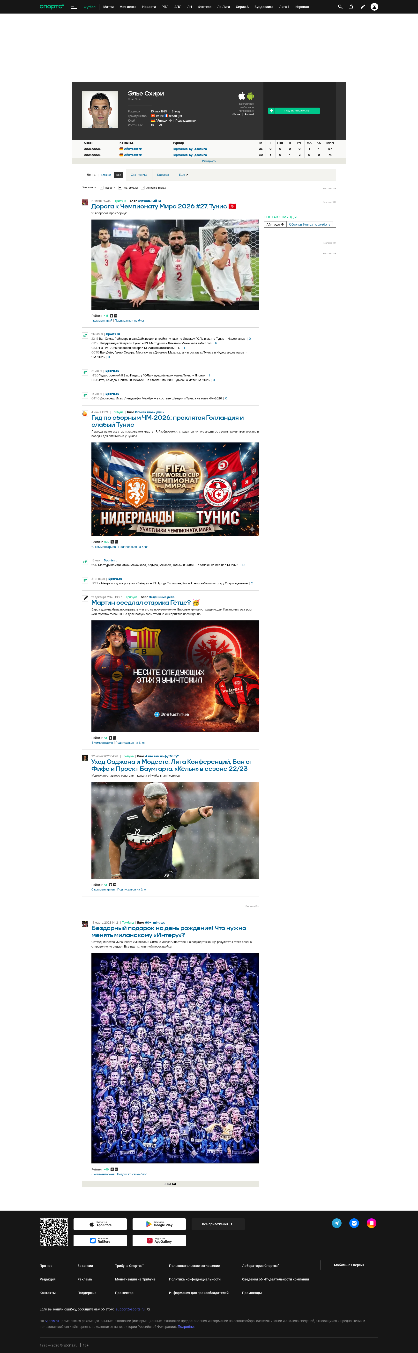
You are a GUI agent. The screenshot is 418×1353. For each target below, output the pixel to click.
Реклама (84, 1279)
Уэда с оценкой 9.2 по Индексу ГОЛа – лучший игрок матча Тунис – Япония (152, 375)
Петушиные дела (161, 597)
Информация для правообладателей (199, 1293)
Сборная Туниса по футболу (309, 224)
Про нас (46, 1266)
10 (243, 565)
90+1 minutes (155, 922)
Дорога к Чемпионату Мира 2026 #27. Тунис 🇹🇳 (163, 206)
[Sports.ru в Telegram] (337, 1224)
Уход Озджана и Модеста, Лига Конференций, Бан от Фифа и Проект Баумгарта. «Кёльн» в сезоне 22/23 (172, 765)
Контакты (48, 1293)
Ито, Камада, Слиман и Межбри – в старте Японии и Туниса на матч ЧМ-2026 (154, 380)
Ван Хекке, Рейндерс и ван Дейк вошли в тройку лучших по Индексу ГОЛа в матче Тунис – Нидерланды (172, 339)
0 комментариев (103, 889)
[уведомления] (351, 7)
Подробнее (186, 1327)
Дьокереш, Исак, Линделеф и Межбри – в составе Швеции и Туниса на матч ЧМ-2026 (161, 398)
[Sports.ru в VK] (355, 1224)
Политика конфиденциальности (195, 1279)
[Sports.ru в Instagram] (372, 1224)
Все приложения (215, 1224)
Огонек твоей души (149, 412)
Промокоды (252, 1293)
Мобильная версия (349, 1265)
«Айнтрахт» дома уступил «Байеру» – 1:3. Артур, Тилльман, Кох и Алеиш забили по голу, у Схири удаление (173, 583)
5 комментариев (103, 1174)
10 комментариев (103, 546)
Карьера (163, 175)
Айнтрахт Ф (164, 120)
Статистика (139, 175)
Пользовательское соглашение (194, 1266)
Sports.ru (113, 334)
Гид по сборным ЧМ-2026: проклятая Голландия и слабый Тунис (167, 421)
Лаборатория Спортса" (260, 1266)
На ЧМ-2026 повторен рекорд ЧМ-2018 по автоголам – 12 (139, 348)
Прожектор (124, 1293)
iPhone (236, 114)
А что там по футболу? (162, 756)
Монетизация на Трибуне (135, 1279)
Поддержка (87, 1293)
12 (216, 343)
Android (249, 114)
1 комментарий (101, 320)
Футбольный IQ (149, 201)
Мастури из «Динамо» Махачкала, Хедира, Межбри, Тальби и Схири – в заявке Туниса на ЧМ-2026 (168, 565)
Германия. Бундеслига (190, 149)
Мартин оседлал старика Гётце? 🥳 (145, 603)
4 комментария (102, 742)
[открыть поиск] (340, 7)
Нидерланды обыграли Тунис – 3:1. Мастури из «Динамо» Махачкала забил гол (155, 343)
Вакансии (85, 1266)
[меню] (74, 7)
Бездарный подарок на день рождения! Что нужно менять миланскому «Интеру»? (168, 932)
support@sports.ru (130, 1309)
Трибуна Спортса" (129, 1266)
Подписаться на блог (129, 320)
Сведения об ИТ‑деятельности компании (275, 1279)
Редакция (48, 1279)
